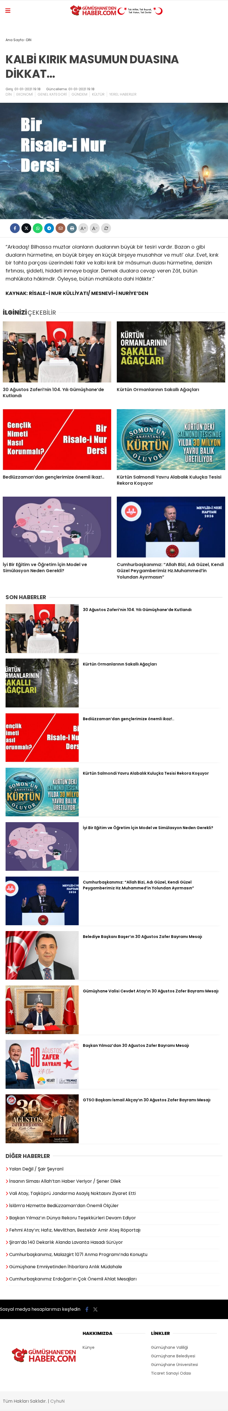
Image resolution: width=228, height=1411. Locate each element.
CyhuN (57, 1401)
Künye (89, 1347)
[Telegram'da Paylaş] (49, 228)
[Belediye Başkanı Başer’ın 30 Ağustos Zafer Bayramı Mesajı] (42, 978)
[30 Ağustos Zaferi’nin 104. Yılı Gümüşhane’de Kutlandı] (57, 351)
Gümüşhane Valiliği (169, 1347)
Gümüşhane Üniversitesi (174, 1364)
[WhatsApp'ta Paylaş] (38, 228)
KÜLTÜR (98, 94)
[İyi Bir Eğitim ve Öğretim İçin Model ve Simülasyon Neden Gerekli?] (57, 527)
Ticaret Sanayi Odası (171, 1373)
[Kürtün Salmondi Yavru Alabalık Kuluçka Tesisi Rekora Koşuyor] (171, 439)
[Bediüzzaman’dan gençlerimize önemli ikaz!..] (57, 439)
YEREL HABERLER (123, 94)
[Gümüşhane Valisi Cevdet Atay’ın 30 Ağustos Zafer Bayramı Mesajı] (42, 1032)
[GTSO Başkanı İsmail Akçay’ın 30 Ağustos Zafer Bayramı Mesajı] (42, 1142)
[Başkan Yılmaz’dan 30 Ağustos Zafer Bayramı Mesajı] (42, 1087)
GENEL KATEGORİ (52, 94)
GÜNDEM (79, 94)
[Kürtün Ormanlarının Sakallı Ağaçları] (171, 351)
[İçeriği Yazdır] (72, 228)
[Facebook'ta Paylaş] (15, 228)
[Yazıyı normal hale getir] (106, 228)
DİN (9, 94)
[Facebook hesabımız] (86, 1309)
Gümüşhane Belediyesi (173, 1356)
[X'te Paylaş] (26, 228)
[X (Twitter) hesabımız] (95, 1309)
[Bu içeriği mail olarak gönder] (60, 228)
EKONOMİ (24, 94)
